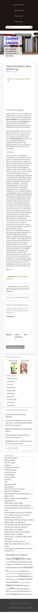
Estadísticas (19, 10)
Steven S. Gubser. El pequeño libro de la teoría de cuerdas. (18, 442)
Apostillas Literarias (10, 458)
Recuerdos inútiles (10, 484)
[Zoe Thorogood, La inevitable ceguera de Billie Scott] (23, 373)
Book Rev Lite (14, 608)
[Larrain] (9, 269)
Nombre (9, 334)
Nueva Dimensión (10, 579)
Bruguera (8, 564)
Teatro (9, 405)
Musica (9, 396)
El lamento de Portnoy (11, 467)
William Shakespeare (26, 594)
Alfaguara (24, 554)
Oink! (6, 482)
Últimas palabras (9, 460)
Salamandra (27, 589)
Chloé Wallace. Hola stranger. (13, 503)
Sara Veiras (9, 414)
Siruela (26, 591)
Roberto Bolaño (18, 589)
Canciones (19, 22)
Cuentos (9, 387)
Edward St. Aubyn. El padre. (13, 517)
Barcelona (8, 562)
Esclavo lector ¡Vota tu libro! (19, 361)
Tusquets (15, 593)
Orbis (17, 579)
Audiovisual (10, 378)
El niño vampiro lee (10, 470)
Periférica (9, 279)
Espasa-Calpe (17, 571)
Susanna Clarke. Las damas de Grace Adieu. (18, 512)
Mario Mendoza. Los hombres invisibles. (17, 532)
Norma (30, 576)
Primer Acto (28, 582)
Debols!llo (9, 567)
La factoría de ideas (14, 574)
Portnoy (8, 435)
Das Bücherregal (9, 462)
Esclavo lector (19, 5)
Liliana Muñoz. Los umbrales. (13, 529)
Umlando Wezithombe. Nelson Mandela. (17, 505)
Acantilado (10, 554)
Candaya (14, 564)
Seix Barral (20, 591)
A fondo (17, 555)
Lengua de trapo (24, 574)
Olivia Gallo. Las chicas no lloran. (14, 541)
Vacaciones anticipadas (11, 491)
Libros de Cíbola (9, 477)
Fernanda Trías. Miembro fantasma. (16, 527)
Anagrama (18, 558)
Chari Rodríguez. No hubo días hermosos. (17, 524)
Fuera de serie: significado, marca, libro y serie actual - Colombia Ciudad (18, 421)
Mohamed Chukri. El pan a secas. (17, 286)
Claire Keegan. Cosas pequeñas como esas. (18, 548)
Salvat (8, 591)
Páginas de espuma (14, 585)
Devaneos (7, 465)
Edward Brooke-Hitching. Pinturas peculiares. (19, 520)
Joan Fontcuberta (21, 276)
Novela (9, 399)
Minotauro (16, 576)
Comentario (10, 316)
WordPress (30, 608)
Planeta (14, 582)
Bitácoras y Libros (17, 561)
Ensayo (9, 390)
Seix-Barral (13, 591)
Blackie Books (28, 562)
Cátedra (18, 564)
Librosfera (7, 479)
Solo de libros (8, 487)
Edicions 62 (11, 571)
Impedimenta (24, 571)
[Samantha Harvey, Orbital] (14, 373)
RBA (12, 588)
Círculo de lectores (27, 564)
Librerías (9, 393)
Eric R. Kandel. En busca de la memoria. (17, 515)
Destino (15, 567)
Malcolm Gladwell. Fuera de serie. (19, 424)
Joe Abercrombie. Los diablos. (13, 534)
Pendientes (19, 16)
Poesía (9, 402)
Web (25, 334)
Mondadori (23, 576)
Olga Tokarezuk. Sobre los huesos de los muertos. (17, 436)
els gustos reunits (10, 472)
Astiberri (28, 558)
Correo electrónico (18, 336)
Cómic (9, 381)
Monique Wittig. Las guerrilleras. (14, 522)
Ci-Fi (8, 384)
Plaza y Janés (21, 582)
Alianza (9, 558)
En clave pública (9, 475)
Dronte (20, 567)
